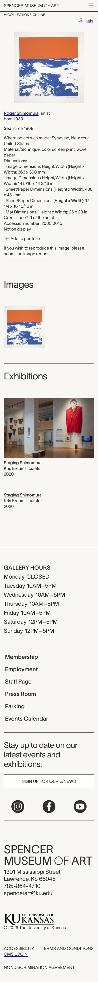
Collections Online (25, 15)
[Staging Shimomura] (49, 427)
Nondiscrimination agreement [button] (39, 967)
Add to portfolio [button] (25, 238)
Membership (21, 657)
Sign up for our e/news (49, 781)
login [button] (89, 21)
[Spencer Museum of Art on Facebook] (49, 806)
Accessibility (19, 948)
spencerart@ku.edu (28, 893)
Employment (21, 669)
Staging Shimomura (23, 462)
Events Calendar (26, 718)
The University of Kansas (42, 927)
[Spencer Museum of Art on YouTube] (80, 806)
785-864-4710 (22, 886)
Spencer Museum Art (31, 5)
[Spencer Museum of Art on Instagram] (17, 806)
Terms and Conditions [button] (67, 948)
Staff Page (18, 681)
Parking (15, 706)
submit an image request (27, 253)
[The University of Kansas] (29, 919)
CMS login (16, 954)
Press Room (20, 694)
